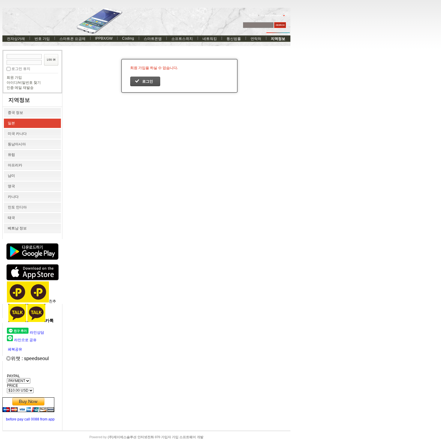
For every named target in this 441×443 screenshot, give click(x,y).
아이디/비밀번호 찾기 (24, 82)
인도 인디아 (17, 207)
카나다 (13, 197)
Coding (128, 38)
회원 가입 (14, 77)
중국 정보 (15, 113)
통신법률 (233, 39)
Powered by (146, 437)
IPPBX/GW (103, 38)
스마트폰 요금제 (72, 39)
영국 (11, 186)
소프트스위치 (182, 39)
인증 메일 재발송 (20, 88)
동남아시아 (17, 144)
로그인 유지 (20, 69)
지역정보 (278, 39)
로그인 (147, 81)
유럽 (11, 155)
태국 (11, 218)
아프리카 (15, 165)
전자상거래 (16, 39)
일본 (11, 123)
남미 (11, 176)
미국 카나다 (17, 134)
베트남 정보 (17, 228)
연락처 (255, 39)
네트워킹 (209, 39)
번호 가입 (42, 39)
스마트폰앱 (153, 39)
